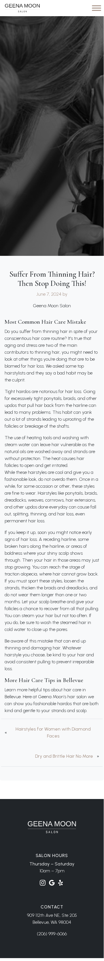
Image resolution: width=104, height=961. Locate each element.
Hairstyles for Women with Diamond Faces (53, 732)
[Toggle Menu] (96, 8)
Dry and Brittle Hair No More (64, 756)
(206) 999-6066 (52, 933)
